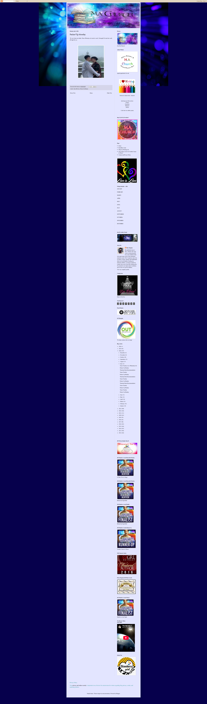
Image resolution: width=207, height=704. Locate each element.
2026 (120, 346)
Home (91, 93)
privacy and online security (79, 685)
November (122, 355)
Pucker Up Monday (84, 89)
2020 (120, 415)
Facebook (127, 104)
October (122, 357)
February (122, 403)
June (121, 395)
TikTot (127, 107)
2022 (120, 411)
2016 (120, 424)
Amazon (133, 95)
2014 (120, 428)
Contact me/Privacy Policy (125, 155)
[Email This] (89, 87)
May (121, 397)
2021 (120, 413)
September (122, 359)
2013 (120, 430)
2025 (120, 348)
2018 (120, 419)
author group (130, 110)
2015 (120, 426)
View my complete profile (123, 269)
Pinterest (127, 105)
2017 (120, 422)
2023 (120, 408)
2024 (120, 351)
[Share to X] (92, 87)
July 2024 (76, 89)
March (121, 401)
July (121, 364)
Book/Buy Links (122, 148)
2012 (120, 433)
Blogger (118, 693)
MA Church (129, 248)
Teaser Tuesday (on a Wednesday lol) (128, 365)
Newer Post (72, 93)
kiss (79, 89)
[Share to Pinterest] (95, 87)
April (121, 399)
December (122, 352)
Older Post (109, 93)
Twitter (127, 102)
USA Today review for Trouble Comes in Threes (127, 152)
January (122, 406)
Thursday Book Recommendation (127, 370)
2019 (120, 417)
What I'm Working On (124, 149)
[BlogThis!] (91, 87)
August (122, 361)
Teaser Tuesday (123, 372)
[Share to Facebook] (94, 87)
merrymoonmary (106, 693)
